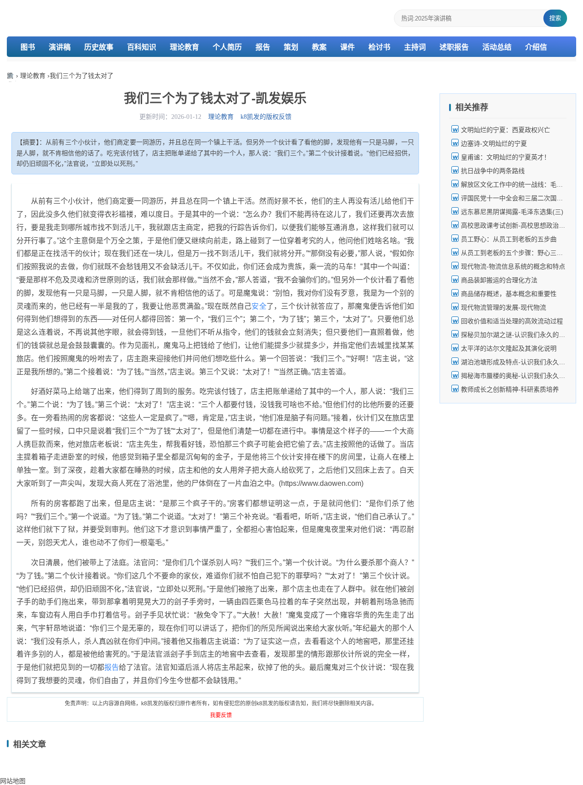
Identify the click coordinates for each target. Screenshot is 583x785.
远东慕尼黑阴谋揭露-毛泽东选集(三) (512, 211)
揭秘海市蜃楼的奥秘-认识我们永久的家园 (519, 375)
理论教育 (184, 47)
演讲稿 (60, 47)
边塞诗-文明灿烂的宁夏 (494, 143)
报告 (263, 47)
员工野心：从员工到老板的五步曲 (509, 239)
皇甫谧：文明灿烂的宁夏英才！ (505, 157)
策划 (291, 47)
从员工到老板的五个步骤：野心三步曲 (515, 252)
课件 (347, 47)
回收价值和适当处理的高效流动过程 (512, 321)
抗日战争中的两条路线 (493, 170)
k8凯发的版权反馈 (266, 116)
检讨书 (379, 47)
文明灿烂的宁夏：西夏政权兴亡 (505, 129)
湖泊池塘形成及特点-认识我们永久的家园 (519, 362)
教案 (319, 47)
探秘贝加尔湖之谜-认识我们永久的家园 (516, 334)
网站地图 (13, 781)
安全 (258, 306)
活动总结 (496, 47)
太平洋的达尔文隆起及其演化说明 (509, 348)
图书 (27, 47)
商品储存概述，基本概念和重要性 (509, 293)
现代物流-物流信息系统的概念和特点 (513, 266)
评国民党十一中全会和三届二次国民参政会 (521, 198)
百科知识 (141, 47)
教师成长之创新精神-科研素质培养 (510, 389)
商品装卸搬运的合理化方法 (499, 280)
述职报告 (454, 47)
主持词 (415, 47)
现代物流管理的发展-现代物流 (503, 307)
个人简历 (227, 47)
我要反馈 (221, 715)
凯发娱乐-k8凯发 (11, 77)
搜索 (555, 18)
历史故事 (98, 47)
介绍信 (536, 47)
